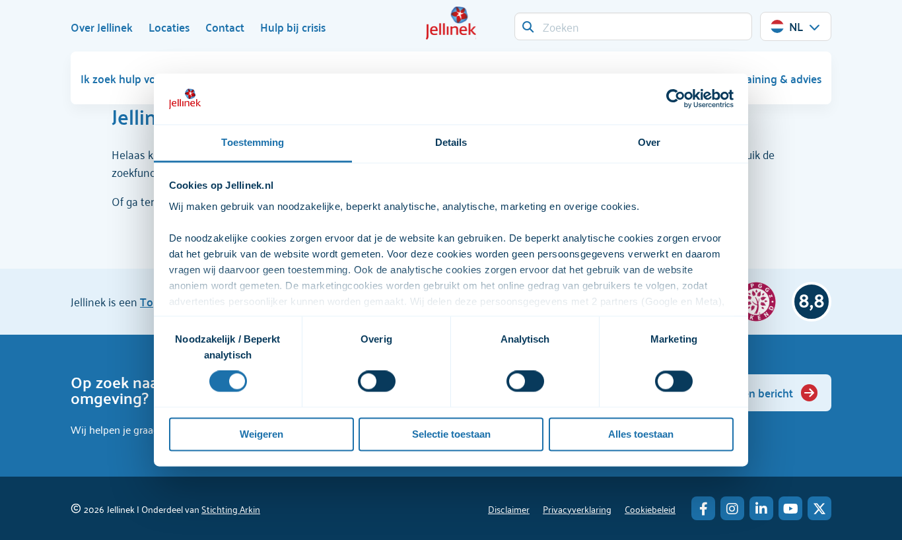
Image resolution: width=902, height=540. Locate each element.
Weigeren (261, 434)
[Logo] (451, 23)
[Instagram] (732, 508)
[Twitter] (819, 508)
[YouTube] (790, 508)
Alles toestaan (641, 434)
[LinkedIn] (761, 508)
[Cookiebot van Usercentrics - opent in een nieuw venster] (676, 99)
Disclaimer (509, 508)
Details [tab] (451, 142)
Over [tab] (649, 142)
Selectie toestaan (451, 434)
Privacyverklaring (577, 508)
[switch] (377, 381)
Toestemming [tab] (252, 142)
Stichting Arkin (230, 508)
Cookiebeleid (650, 508)
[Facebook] (703, 508)
